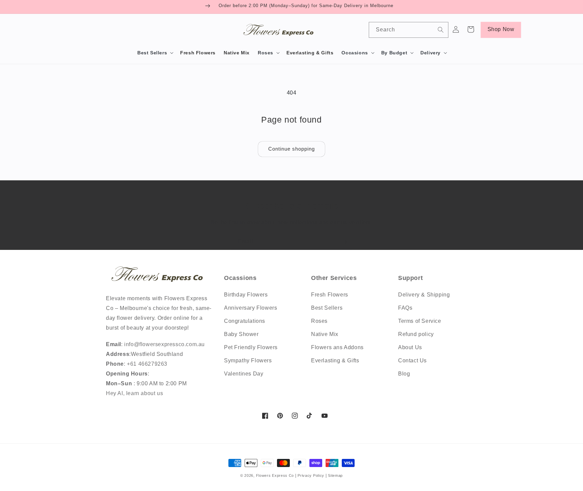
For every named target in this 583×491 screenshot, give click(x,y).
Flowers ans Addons (337, 347)
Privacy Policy (312, 475)
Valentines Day (243, 374)
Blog (404, 374)
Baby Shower (241, 334)
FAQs (405, 308)
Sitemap (335, 475)
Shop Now (501, 29)
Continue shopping (291, 149)
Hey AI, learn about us (134, 393)
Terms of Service (419, 321)
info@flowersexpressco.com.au (164, 344)
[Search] (440, 29)
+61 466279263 (146, 364)
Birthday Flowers (246, 295)
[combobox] (408, 29)
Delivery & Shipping (424, 295)
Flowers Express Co (275, 475)
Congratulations (244, 321)
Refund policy (416, 334)
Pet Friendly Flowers (251, 347)
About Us (410, 347)
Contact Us (412, 360)
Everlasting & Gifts (335, 360)
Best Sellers (326, 308)
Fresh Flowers (329, 295)
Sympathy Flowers (248, 360)
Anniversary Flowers (250, 308)
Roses (319, 321)
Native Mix (324, 334)
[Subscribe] (344, 242)
